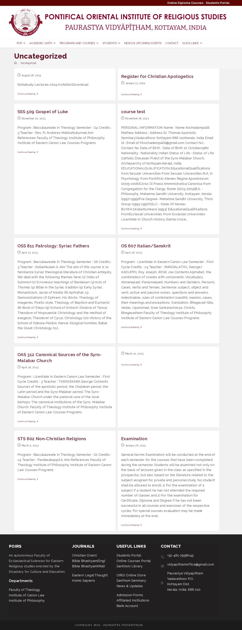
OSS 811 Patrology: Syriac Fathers (53, 245)
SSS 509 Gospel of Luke (43, 111)
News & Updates (130, 586)
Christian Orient (84, 555)
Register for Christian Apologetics (157, 76)
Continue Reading (27, 94)
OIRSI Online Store (131, 575)
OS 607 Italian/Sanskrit (146, 245)
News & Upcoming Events (143, 43)
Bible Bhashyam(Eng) (88, 561)
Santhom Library (130, 566)
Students (110, 43)
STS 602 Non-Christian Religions (52, 438)
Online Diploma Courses (185, 3)
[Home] (15, 63)
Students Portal (218, 3)
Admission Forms (130, 595)
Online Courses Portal (134, 561)
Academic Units (40, 43)
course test (133, 111)
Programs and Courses (77, 43)
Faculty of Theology (24, 590)
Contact (171, 43)
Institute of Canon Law (27, 595)
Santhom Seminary (131, 580)
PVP (19, 43)
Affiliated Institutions (133, 600)
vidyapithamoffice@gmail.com (190, 564)
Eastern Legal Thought (90, 575)
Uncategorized (28, 63)
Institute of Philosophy (27, 600)
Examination (134, 438)
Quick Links (190, 43)
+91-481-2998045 (180, 555)
